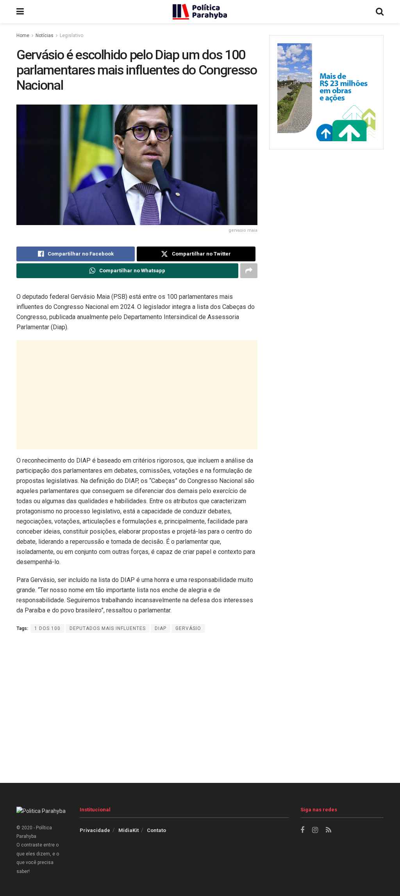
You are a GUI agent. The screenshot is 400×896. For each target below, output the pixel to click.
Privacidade (95, 830)
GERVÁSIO (188, 628)
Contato (156, 830)
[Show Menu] (20, 11)
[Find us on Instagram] (315, 830)
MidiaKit (128, 830)
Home (22, 35)
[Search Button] (380, 11)
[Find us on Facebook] (302, 830)
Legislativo (71, 35)
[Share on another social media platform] (248, 270)
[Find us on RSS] (328, 830)
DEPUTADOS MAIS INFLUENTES (108, 628)
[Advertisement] (136, 394)
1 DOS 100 (47, 628)
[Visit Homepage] (200, 12)
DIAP (160, 628)
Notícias (45, 35)
